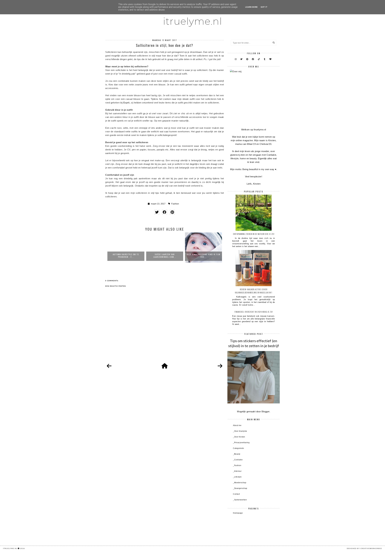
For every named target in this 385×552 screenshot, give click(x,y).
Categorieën (238, 448)
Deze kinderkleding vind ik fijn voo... (203, 255)
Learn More (251, 7)
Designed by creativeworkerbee (364, 548)
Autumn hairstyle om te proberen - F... (126, 255)
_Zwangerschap (240, 488)
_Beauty (236, 454)
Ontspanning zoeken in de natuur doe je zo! (253, 233)
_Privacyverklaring (241, 443)
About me (237, 425)
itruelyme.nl (192, 21)
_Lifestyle (237, 477)
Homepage (238, 513)
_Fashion (237, 465)
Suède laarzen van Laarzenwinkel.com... (164, 255)
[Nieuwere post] (109, 366)
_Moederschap (239, 483)
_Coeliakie (238, 460)
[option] (126, 247)
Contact (236, 494)
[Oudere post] (220, 366)
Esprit (126, 102)
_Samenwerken (240, 500)
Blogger (266, 411)
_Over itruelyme (240, 431)
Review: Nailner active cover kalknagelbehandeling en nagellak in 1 (253, 291)
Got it (264, 7)
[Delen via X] (157, 212)
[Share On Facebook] (164, 212)
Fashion (175, 204)
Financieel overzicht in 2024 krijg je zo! (253, 311)
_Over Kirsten (239, 437)
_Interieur (237, 471)
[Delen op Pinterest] (172, 212)
